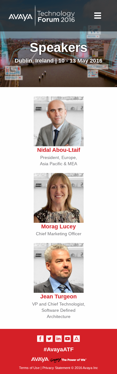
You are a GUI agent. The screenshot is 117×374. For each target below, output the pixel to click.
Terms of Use (29, 368)
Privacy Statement (56, 368)
